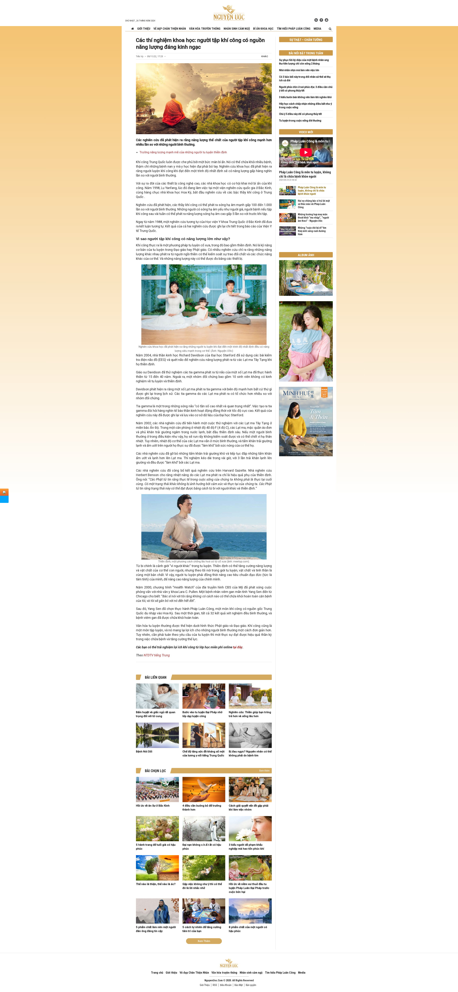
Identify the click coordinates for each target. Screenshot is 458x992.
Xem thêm (264, 770)
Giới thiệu (143, 28)
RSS (215, 985)
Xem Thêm (204, 941)
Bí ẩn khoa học (263, 28)
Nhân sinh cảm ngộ (237, 28)
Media (317, 28)
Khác (264, 56)
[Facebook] (321, 20)
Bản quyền (251, 985)
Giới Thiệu (205, 985)
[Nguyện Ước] (229, 12)
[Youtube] (326, 20)
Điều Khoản (226, 985)
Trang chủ (157, 972)
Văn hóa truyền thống (204, 28)
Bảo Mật (239, 985)
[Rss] (316, 20)
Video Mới (306, 132)
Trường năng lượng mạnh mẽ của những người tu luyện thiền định (183, 152)
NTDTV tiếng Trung (157, 655)
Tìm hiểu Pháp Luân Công (293, 28)
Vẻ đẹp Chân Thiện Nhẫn (170, 28)
